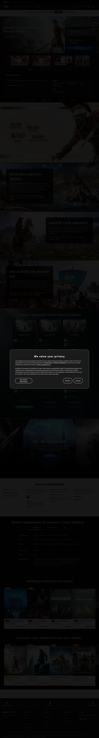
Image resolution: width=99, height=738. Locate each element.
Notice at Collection (60, 362)
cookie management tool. (44, 364)
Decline (67, 380)
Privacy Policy (48, 362)
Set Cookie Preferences (24, 380)
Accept (78, 380)
